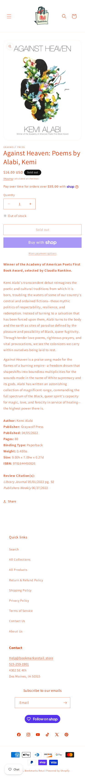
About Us (16, 631)
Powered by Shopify (58, 770)
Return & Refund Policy (26, 580)
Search (14, 549)
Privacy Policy (19, 600)
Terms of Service (21, 611)
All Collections (20, 559)
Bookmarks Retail (35, 770)
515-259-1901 (19, 664)
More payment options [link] (42, 253)
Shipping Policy (20, 590)
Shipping (8, 178)
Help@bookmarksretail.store (31, 658)
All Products (18, 570)
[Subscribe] (65, 702)
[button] (9, 16)
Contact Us (17, 621)
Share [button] (12, 501)
